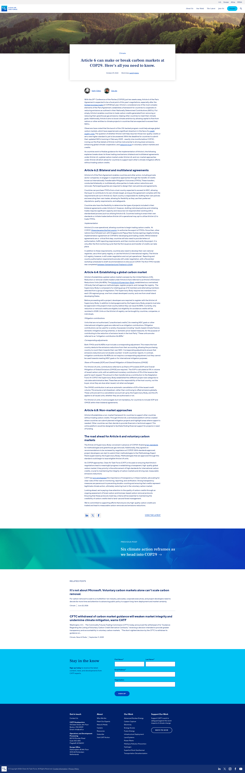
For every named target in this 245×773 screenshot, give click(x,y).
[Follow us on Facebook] (235, 768)
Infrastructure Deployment (134, 734)
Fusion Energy (129, 731)
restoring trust (126, 144)
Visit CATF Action (103, 737)
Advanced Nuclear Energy (134, 718)
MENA (239, 2)
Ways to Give (161, 730)
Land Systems (134, 73)
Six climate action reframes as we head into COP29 (148, 552)
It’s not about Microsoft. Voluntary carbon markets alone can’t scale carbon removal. (119, 592)
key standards (152, 445)
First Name (119, 659)
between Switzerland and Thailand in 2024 (114, 264)
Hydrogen (127, 747)
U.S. (219, 2)
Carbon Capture (130, 721)
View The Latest (153, 515)
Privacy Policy (74, 769)
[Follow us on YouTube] (240, 768)
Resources (101, 731)
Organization (119, 680)
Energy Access (129, 728)
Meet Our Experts (103, 721)
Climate (122, 53)
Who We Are (101, 718)
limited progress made (93, 105)
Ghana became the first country (104, 230)
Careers (100, 728)
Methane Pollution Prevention (135, 744)
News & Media (81, 637)
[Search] (241, 9)
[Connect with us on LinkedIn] (219, 768)
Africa (233, 2)
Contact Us (74, 718)
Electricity (127, 725)
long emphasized (100, 478)
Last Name (150, 659)
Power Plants (129, 740)
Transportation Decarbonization (135, 753)
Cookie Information (60, 769)
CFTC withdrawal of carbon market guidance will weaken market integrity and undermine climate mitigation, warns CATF (121, 618)
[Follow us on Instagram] (230, 768)
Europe (226, 2)
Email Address (120, 670)
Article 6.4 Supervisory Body (122, 282)
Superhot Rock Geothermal (134, 750)
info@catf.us (79, 729)
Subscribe (100, 734)
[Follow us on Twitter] (224, 768)
